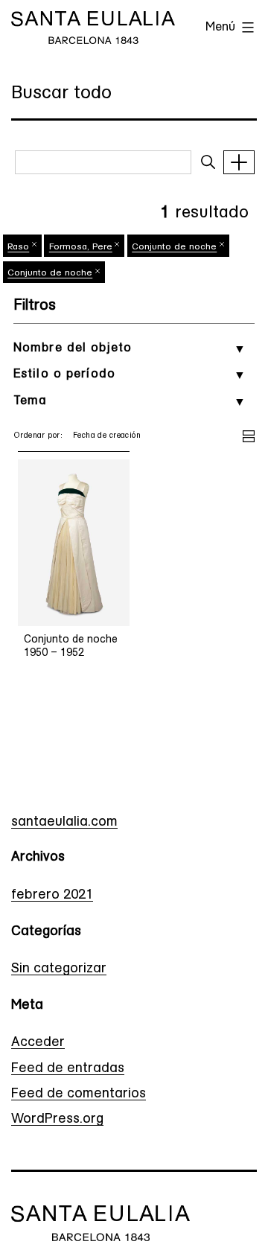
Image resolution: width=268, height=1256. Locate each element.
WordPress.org (57, 1119)
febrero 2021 (52, 895)
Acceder (38, 1043)
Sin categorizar (58, 969)
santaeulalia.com (64, 822)
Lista (249, 434)
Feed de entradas (67, 1069)
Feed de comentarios (78, 1094)
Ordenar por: (38, 436)
